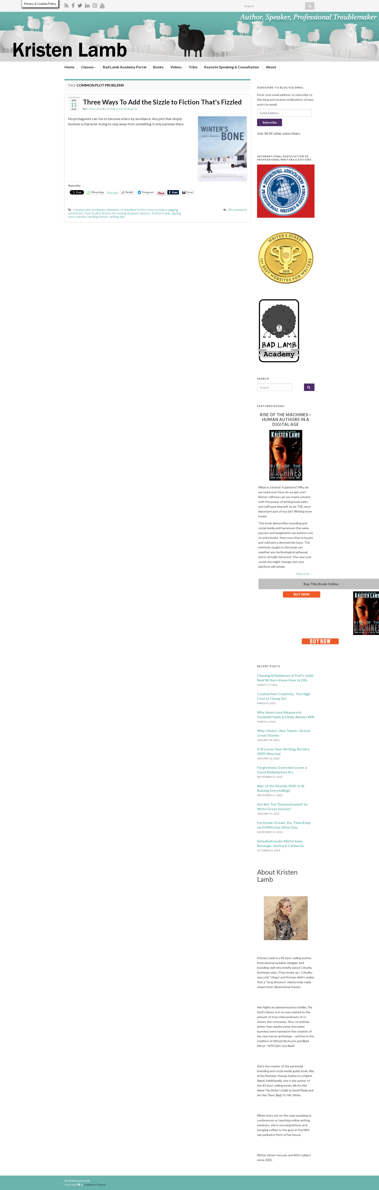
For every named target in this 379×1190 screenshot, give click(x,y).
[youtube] (102, 5)
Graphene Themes (95, 1184)
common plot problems (89, 210)
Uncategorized (114, 108)
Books (158, 67)
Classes (87, 67)
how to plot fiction (98, 213)
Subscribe (270, 122)
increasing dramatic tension (131, 213)
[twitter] (79, 5)
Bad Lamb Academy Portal (124, 67)
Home (69, 67)
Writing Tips (131, 108)
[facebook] (73, 5)
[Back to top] (369, 1180)
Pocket (112, 193)
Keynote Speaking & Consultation (231, 67)
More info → (304, 574)
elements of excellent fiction (127, 210)
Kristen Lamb (94, 108)
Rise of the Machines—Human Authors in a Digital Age (285, 419)
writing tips (117, 217)
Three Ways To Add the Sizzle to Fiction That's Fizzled (162, 102)
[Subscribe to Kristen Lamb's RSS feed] (66, 5)
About (271, 67)
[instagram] (95, 5)
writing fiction (98, 217)
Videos (176, 67)
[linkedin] (87, 5)
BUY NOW (301, 594)
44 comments (237, 210)
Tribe (193, 67)
